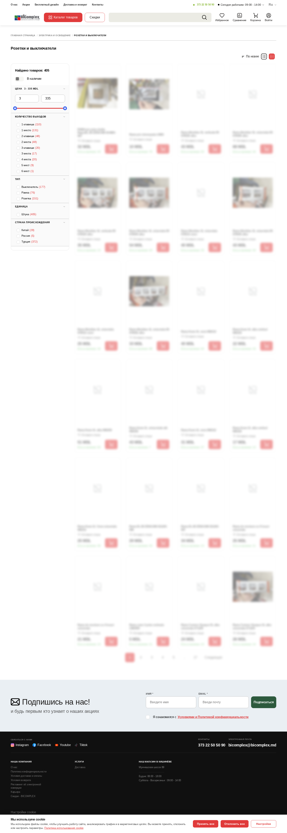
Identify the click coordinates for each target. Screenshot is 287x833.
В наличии (34, 78)
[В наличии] (19, 78)
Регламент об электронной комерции (26, 786)
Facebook (44, 745)
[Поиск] (204, 17)
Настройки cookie (23, 812)
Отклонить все (234, 823)
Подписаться (264, 702)
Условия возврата (21, 780)
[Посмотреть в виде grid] (272, 56)
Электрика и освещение (54, 35)
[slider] (15, 108)
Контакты (97, 4)
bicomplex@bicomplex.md (252, 745)
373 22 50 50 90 (205, 4)
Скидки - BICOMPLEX (23, 796)
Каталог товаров (66, 17)
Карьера (15, 791)
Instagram (22, 745)
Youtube (65, 745)
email (203, 693)
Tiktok (83, 745)
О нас (14, 4)
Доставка (80, 767)
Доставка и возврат (75, 4)
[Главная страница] (27, 17)
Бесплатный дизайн (47, 4)
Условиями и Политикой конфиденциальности (213, 717)
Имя (149, 693)
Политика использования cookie (64, 827)
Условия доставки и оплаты (26, 775)
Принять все (205, 823)
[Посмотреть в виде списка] (264, 56)
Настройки (263, 823)
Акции (26, 4)
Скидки (95, 17)
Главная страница (23, 35)
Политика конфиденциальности (28, 771)
